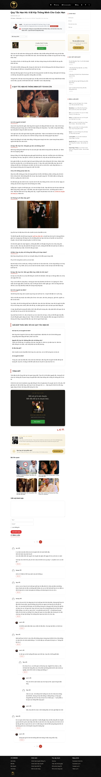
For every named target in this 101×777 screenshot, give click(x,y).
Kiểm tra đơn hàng (35, 768)
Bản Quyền (13, 766)
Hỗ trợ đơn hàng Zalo (57, 768)
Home (13, 18)
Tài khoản (13, 768)
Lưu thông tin (15, 527)
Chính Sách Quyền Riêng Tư (38, 761)
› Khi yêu (70, 20)
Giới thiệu (13, 761)
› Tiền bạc (70, 27)
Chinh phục (19, 18)
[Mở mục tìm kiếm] (89, 5)
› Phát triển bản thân (72, 24)
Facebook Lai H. (76, 763)
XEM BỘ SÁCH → (54, 26)
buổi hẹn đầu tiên (38, 236)
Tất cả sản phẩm (67, 4)
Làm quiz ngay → (58, 451)
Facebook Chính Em (77, 761)
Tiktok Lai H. (75, 768)
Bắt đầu (12, 763)
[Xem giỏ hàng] (85, 5)
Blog (77, 4)
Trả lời (18, 576)
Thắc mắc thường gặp (57, 763)
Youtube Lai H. (76, 766)
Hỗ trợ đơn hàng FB (57, 766)
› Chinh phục (70, 17)
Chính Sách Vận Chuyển (37, 763)
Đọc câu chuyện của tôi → (24, 443)
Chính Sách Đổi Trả (36, 766)
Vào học (57, 4)
